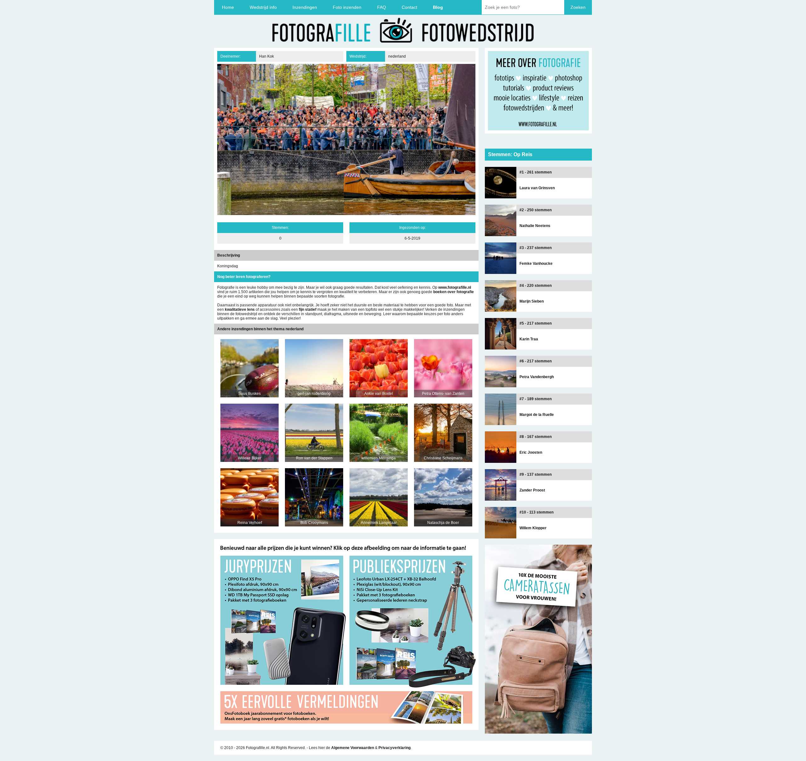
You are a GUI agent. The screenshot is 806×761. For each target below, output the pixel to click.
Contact (409, 7)
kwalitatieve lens (240, 309)
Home (228, 7)
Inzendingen (304, 7)
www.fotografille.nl (454, 287)
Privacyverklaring (394, 748)
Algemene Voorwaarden (352, 748)
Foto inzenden (347, 7)
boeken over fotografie (453, 292)
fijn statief (307, 309)
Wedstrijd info (263, 7)
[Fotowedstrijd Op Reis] (346, 727)
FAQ (381, 7)
